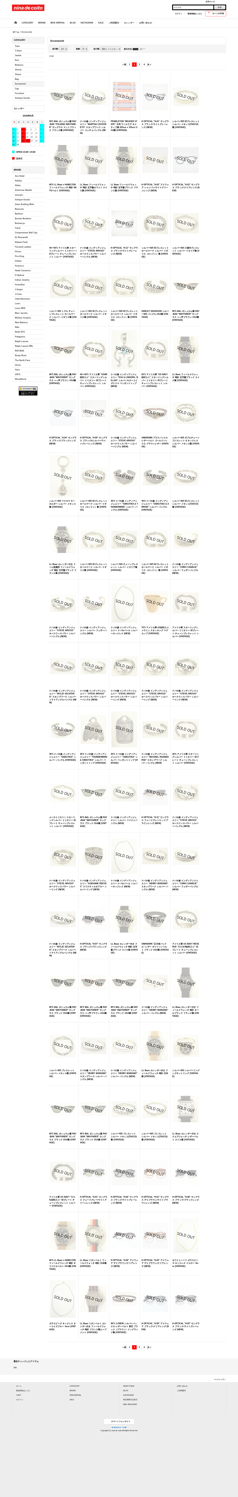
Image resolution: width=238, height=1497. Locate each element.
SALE (72, 1400)
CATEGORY (74, 1386)
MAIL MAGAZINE (130, 1404)
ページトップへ (219, 1379)
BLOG (125, 1390)
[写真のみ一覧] (136, 49)
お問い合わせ (182, 1386)
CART (18, 1395)
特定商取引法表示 (130, 1400)
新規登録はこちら (195, 14)
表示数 (55, 49)
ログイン (178, 14)
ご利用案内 (181, 1390)
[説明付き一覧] (143, 49)
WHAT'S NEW (128, 1386)
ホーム (19, 1386)
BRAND (73, 1390)
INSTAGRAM (128, 1395)
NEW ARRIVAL (75, 1395)
